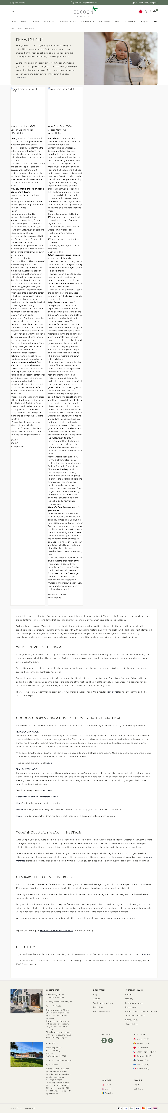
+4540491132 (55, 1064)
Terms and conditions (135, 1015)
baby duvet (30, 151)
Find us (13, 11)
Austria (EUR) (143, 1039)
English (108, 1089)
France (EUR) (143, 1068)
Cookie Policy (131, 1024)
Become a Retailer (101, 1011)
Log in (137, 1084)
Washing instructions (103, 1003)
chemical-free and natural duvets (56, 930)
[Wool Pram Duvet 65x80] (65, 104)
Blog (95, 994)
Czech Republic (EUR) (147, 1052)
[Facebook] (104, 1040)
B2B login (138, 1089)
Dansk (108, 1084)
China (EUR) (142, 1047)
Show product (17, 446)
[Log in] (150, 11)
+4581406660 (55, 1006)
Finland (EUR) (143, 1064)
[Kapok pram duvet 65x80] (28, 104)
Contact (129, 994)
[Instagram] (110, 1040)
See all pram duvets (20, 258)
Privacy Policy (131, 1020)
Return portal (131, 1007)
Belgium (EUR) (143, 1043)
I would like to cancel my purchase (141, 1011)
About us (97, 999)
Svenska (109, 1093)
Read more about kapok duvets (26, 359)
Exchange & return (134, 1003)
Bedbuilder (98, 1007)
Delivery (129, 999)
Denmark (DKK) (144, 1056)
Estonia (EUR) (143, 1060)
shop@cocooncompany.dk (60, 1001)
